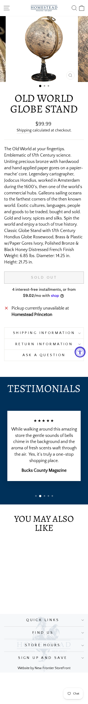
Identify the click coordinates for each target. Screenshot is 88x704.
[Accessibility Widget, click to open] (80, 352)
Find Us (42, 633)
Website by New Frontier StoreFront (44, 668)
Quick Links (42, 620)
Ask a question (44, 355)
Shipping (24, 130)
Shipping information (44, 333)
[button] (40, 86)
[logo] (44, 8)
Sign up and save (42, 658)
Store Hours (43, 645)
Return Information (44, 344)
